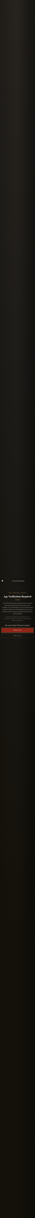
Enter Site (17, 630)
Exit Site (17, 635)
